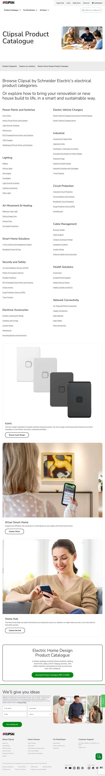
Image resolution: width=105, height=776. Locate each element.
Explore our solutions (27, 66)
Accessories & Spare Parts (62, 139)
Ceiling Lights (7, 168)
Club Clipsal (56, 743)
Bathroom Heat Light (10, 211)
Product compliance (7, 767)
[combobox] (39, 714)
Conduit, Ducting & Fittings (63, 240)
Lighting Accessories (9, 188)
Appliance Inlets (59, 144)
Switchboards (58, 211)
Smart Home (31, 746)
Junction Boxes (7, 326)
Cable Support (58, 235)
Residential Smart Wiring (11, 249)
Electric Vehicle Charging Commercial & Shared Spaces (72, 116)
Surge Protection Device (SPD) (64, 207)
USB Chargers (7, 140)
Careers (4, 756)
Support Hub (82, 747)
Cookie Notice (22, 767)
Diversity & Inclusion (8, 753)
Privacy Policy (22, 702)
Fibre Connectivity (59, 326)
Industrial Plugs (58, 159)
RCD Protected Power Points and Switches (17, 135)
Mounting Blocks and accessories (14, 335)
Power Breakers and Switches (63, 197)
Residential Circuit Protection (63, 202)
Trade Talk (56, 748)
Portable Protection (9, 278)
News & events (6, 751)
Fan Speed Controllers (10, 226)
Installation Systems (60, 245)
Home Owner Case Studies (35, 753)
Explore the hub (15, 630)
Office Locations (6, 748)
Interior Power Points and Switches (15, 121)
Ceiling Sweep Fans (9, 216)
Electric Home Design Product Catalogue (53, 66)
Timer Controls (7, 297)
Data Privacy (34, 767)
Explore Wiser (14, 531)
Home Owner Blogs (33, 751)
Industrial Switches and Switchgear (65, 168)
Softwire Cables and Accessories (65, 254)
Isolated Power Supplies (62, 278)
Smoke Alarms (7, 288)
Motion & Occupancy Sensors (13, 273)
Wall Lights (6, 193)
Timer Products (58, 173)
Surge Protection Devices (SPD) (13, 292)
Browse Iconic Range (17, 435)
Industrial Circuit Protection (63, 192)
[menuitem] (12, 10)
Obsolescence (6, 769)
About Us (5, 743)
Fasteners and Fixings (10, 321)
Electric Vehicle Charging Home (64, 121)
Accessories (57, 273)
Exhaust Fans (7, 221)
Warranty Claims (47, 767)
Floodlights (6, 178)
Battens (5, 164)
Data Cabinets (58, 316)
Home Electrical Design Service (36, 748)
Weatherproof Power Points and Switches (17, 145)
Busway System (59, 230)
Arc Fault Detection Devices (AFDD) (15, 268)
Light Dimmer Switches (10, 126)
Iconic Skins (6, 116)
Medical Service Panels (61, 283)
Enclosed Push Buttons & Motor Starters (67, 154)
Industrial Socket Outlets (62, 164)
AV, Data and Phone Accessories (65, 306)
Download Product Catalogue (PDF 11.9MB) (52, 675)
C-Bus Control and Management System (17, 245)
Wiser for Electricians (59, 746)
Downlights (6, 173)
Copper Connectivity (60, 311)
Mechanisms (7, 130)
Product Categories (9, 66)
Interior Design (32, 743)
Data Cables (57, 321)
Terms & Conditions (20, 769)
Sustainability (6, 746)
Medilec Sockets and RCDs (63, 288)
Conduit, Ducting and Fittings (12, 316)
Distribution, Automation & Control (65, 149)
